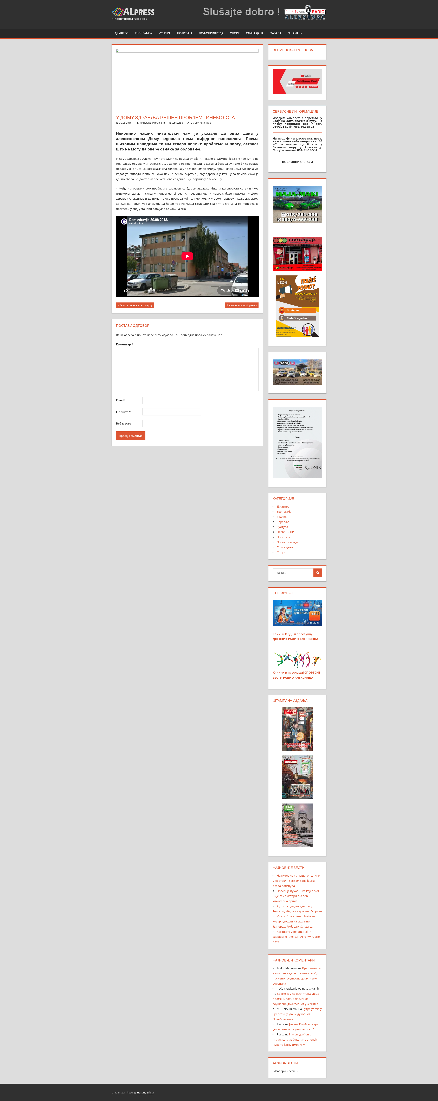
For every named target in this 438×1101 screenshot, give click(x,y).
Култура (165, 33)
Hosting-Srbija (145, 1092)
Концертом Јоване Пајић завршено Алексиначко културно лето (296, 937)
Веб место (123, 423)
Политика (184, 33)
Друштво (121, 33)
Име (120, 400)
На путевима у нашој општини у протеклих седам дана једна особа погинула (296, 881)
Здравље (283, 522)
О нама (293, 33)
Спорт (235, 33)
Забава (275, 33)
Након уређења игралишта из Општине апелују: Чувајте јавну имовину (295, 1039)
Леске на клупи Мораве (241, 305)
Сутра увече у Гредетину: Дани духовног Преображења (297, 1014)
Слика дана (255, 33)
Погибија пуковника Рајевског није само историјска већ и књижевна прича (296, 896)
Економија (143, 33)
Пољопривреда (211, 33)
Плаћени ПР (285, 532)
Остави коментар (201, 122)
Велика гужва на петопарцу (135, 305)
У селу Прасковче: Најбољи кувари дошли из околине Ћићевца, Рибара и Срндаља (294, 921)
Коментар (124, 344)
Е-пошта (123, 412)
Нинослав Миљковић (152, 122)
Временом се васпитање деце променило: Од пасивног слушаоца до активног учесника (296, 999)
